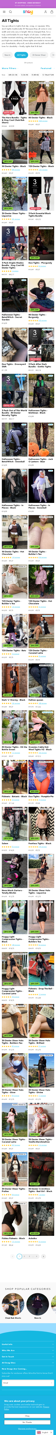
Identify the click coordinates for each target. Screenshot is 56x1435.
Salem (5, 843)
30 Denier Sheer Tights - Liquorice (14, 214)
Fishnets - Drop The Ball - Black (41, 989)
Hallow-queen (36, 700)
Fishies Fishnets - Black (13, 1238)
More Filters (9, 68)
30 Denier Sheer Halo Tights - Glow (12, 1091)
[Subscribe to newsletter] (51, 1383)
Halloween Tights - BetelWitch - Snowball (13, 460)
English (45, 1432)
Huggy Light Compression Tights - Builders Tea (39, 939)
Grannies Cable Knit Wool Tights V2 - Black (40, 748)
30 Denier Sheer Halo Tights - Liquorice (39, 891)
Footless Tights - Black (40, 843)
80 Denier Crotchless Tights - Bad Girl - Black (40, 1190)
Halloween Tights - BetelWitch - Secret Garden (12, 317)
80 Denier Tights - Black (41, 117)
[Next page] (43, 1256)
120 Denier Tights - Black (41, 166)
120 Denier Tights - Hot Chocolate (40, 602)
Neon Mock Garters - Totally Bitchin (12, 891)
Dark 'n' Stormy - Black (13, 700)
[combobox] (44, 1432)
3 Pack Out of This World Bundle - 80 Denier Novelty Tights (14, 413)
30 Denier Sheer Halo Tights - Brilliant (39, 1041)
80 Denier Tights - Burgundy (37, 315)
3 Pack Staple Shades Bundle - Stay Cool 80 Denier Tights (13, 265)
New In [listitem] (7, 55)
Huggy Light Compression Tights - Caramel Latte (12, 991)
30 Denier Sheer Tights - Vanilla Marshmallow (41, 1140)
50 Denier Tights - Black (14, 166)
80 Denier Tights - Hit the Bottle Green (14, 748)
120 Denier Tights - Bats (14, 650)
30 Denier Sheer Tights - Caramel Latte (14, 1140)
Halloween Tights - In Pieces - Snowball (39, 506)
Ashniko (33, 1238)
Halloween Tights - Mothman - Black (38, 411)
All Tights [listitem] (21, 55)
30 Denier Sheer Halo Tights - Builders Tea (12, 1041)
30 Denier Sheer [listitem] (39, 55)
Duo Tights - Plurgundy (40, 263)
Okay (27, 1416)
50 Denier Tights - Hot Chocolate (13, 552)
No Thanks (27, 1422)
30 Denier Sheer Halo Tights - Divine (39, 1091)
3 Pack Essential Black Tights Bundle (40, 214)
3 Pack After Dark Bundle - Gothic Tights (40, 365)
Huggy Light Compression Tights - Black (12, 939)
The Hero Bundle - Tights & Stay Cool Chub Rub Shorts (14, 120)
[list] (28, 55)
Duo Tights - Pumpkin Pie (41, 796)
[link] (45, 12)
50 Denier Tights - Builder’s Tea (37, 552)
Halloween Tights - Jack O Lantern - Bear (41, 460)
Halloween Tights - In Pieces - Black (12, 506)
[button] (4, 12)
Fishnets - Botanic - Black (14, 796)
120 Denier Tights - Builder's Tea (11, 602)
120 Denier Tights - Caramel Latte (38, 651)
